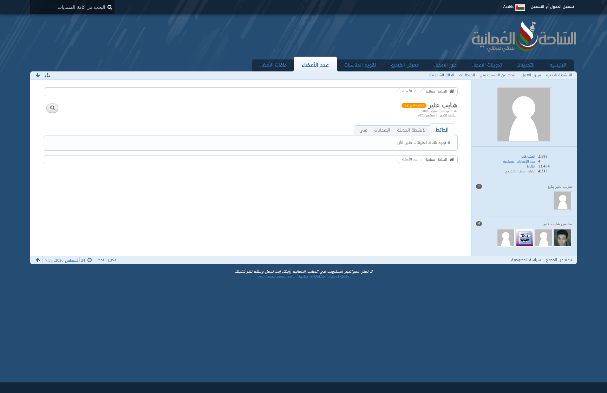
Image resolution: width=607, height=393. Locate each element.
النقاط (531, 166)
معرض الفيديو (405, 65)
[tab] (442, 130)
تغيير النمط (106, 260)
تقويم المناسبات (360, 65)
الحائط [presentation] (442, 130)
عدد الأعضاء (315, 65)
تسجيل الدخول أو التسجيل (552, 6)
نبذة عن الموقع (559, 260)
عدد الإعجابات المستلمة (519, 161)
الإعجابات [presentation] (382, 130)
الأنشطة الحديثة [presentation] (411, 130)
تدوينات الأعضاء (486, 65)
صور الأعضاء (445, 65)
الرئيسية (557, 65)
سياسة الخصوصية (526, 260)
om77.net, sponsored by (304, 276)
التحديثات (526, 65)
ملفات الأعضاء (273, 65)
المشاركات (528, 156)
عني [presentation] (363, 130)
